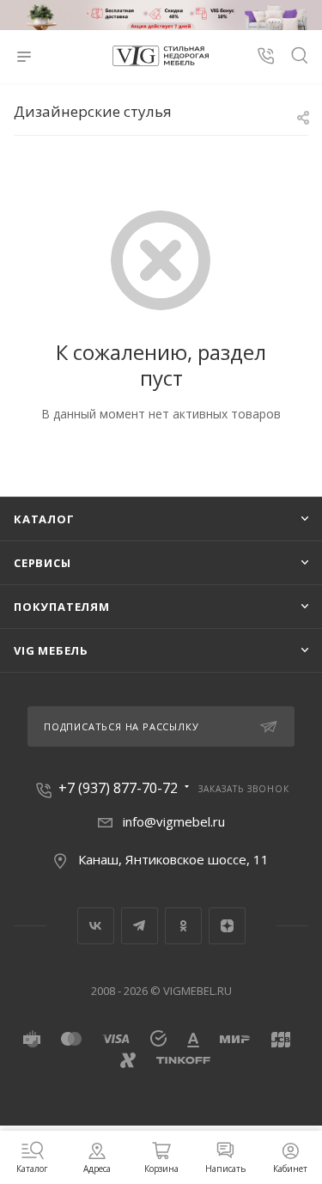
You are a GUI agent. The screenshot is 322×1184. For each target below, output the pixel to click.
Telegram (139, 925)
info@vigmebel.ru (174, 821)
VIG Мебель (51, 650)
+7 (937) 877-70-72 (118, 788)
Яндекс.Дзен (227, 925)
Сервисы (42, 563)
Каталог (44, 519)
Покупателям (62, 606)
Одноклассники (183, 925)
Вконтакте (95, 925)
